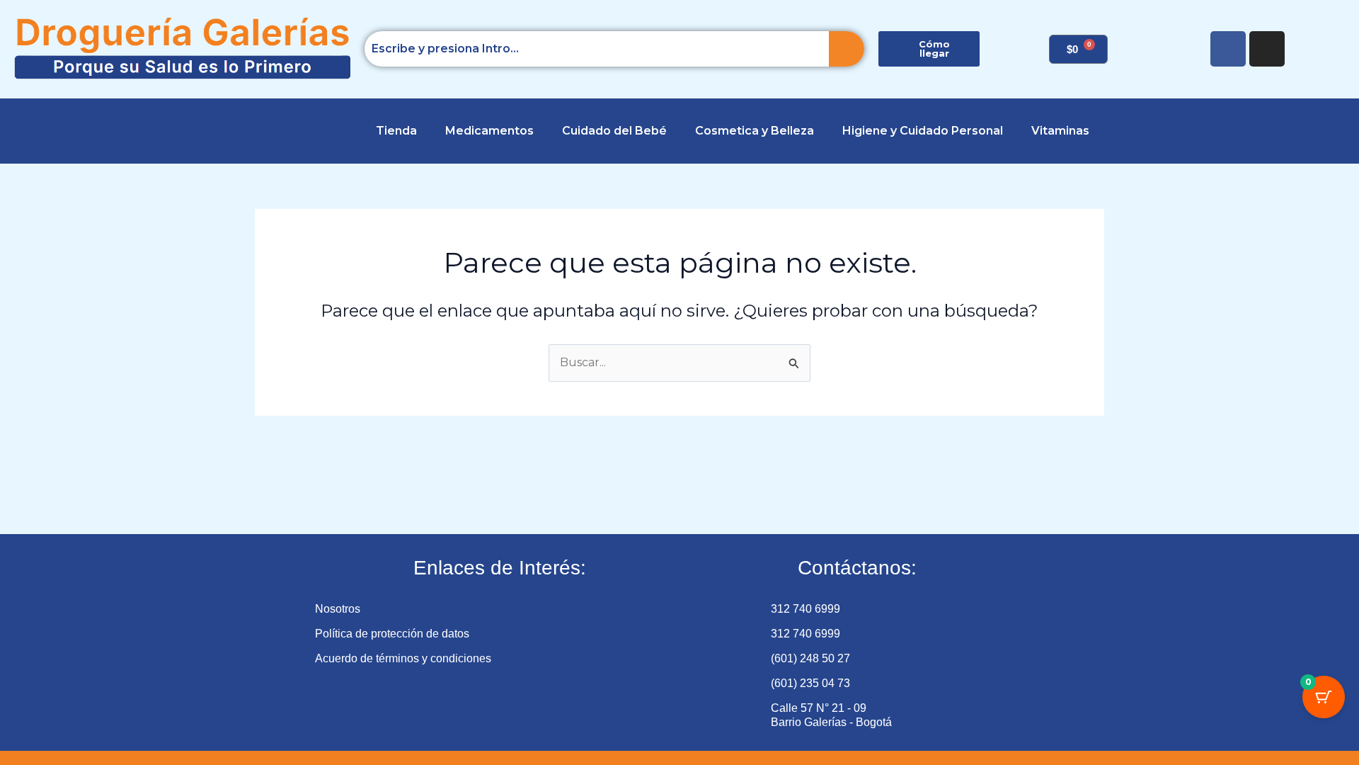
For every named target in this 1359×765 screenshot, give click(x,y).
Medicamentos (489, 130)
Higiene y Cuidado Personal (922, 130)
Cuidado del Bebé (614, 130)
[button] (36, 131)
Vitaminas (1060, 130)
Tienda (396, 130)
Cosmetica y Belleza (754, 130)
